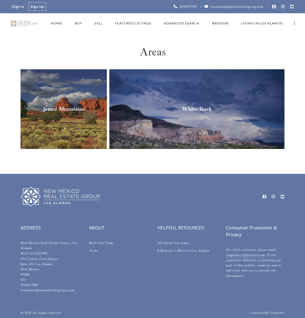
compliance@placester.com (245, 255)
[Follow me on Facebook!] (274, 7)
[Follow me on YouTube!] (292, 7)
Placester (277, 313)
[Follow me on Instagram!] (283, 7)
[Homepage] (24, 23)
